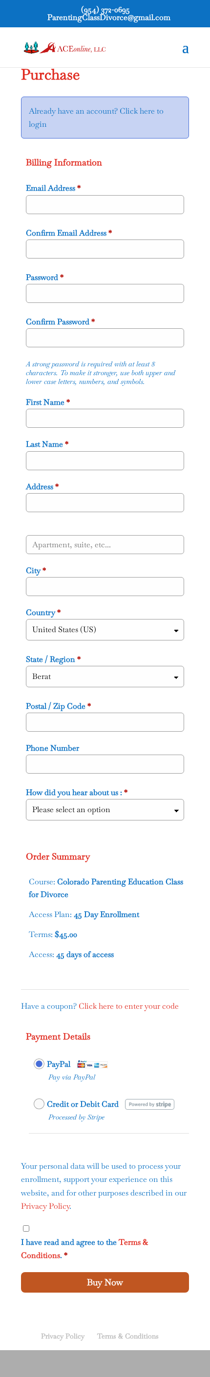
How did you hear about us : (76, 792)
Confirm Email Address (69, 233)
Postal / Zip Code (58, 706)
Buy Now (105, 1282)
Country (43, 612)
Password (44, 277)
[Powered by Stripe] (149, 1103)
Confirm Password (60, 322)
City (36, 570)
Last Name (47, 444)
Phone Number (52, 748)
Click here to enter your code (129, 1006)
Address (42, 486)
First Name (48, 402)
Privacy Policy (45, 1206)
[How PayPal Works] (92, 1063)
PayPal (58, 1064)
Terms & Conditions (128, 1336)
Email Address (53, 188)
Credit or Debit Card (83, 1104)
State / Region (53, 659)
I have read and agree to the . (84, 1248)
